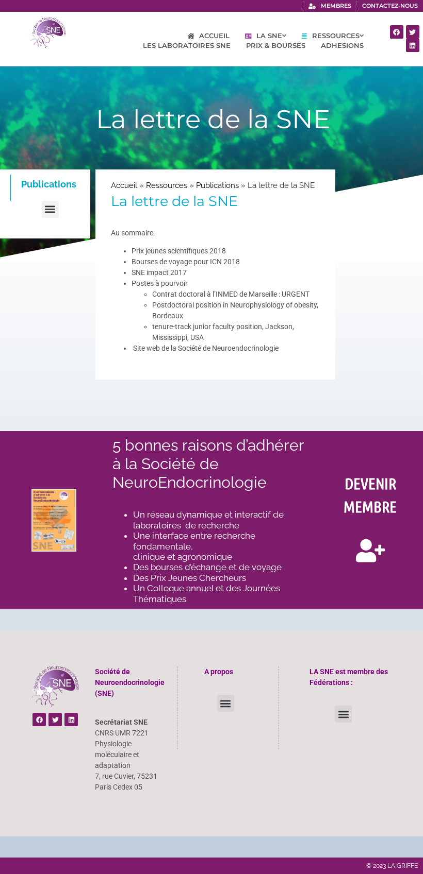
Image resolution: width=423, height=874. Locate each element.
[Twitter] (412, 32)
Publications (217, 185)
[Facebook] (396, 32)
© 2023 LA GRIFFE (392, 865)
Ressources (166, 185)
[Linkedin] (412, 45)
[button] (50, 209)
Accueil (124, 185)
